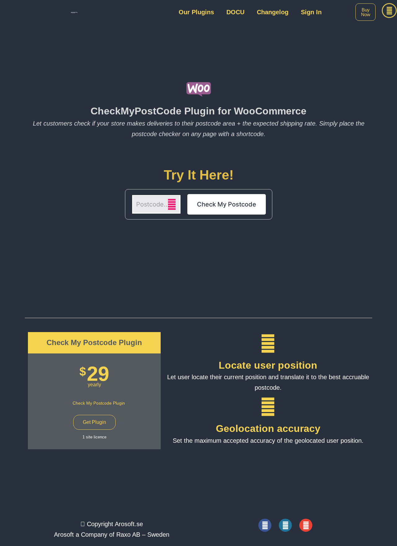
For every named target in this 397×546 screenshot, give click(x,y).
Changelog (272, 12)
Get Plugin (94, 422)
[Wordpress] (285, 525)
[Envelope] (305, 525)
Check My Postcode (226, 204)
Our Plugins (196, 12)
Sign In (311, 12)
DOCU (235, 12)
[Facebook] (264, 525)
